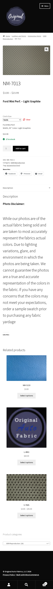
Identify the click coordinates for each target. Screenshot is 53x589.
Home (8, 36)
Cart (40, 582)
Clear (28, 119)
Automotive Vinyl (13, 165)
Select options (26, 395)
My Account (9, 585)
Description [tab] (8, 188)
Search (26, 585)
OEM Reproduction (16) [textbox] (26, 543)
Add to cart (21, 148)
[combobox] (26, 543)
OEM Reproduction (18, 163)
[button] (46, 49)
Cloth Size (7, 116)
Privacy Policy (9, 574)
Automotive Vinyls (34, 36)
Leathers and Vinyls (19, 36)
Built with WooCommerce (28, 574)
